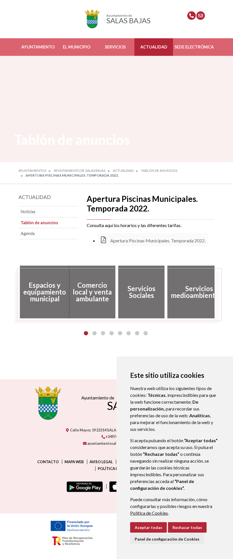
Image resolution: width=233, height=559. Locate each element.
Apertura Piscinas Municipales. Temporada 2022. (157, 240)
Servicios (115, 47)
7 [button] (137, 333)
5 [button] (120, 333)
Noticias (28, 211)
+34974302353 (117, 436)
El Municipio (76, 47)
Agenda (28, 233)
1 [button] (86, 333)
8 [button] (145, 333)
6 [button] (128, 333)
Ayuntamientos (32, 170)
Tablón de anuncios (159, 170)
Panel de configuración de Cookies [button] (167, 539)
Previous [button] (14, 292)
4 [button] (111, 333)
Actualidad (153, 47)
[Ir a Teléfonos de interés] (191, 15)
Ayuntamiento (38, 47)
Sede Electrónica (194, 47)
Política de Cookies (149, 513)
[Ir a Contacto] (200, 15)
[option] (43, 292)
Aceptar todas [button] (148, 527)
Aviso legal (101, 462)
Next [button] (219, 292)
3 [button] (103, 333)
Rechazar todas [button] (187, 527)
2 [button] (94, 333)
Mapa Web (74, 462)
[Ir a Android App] (83, 486)
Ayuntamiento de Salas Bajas (79, 170)
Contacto (48, 462)
